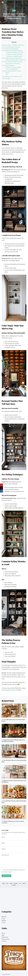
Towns (11, 883)
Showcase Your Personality (13, 63)
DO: (7, 74)
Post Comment (6, 875)
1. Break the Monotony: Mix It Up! (14, 52)
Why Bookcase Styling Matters (10, 48)
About (24, 883)
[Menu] (25, 2)
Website (3, 849)
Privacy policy (5, 939)
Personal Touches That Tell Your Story (12, 61)
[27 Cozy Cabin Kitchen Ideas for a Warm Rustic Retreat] (14, 710)
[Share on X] (1, 488)
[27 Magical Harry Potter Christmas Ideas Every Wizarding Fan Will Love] (14, 731)
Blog (7, 883)
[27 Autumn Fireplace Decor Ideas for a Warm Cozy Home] (14, 812)
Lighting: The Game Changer (13, 67)
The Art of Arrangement (12, 69)
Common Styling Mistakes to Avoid (11, 71)
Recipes (4, 920)
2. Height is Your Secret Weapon (14, 54)
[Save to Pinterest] (1, 485)
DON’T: (7, 72)
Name (3, 837)
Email (3, 843)
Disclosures (5, 937)
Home (3, 883)
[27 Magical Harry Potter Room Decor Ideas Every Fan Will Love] (14, 772)
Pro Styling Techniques (8, 65)
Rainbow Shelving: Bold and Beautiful (15, 60)
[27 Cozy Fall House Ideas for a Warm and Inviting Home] (14, 751)
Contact (14, 885)
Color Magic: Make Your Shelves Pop (12, 58)
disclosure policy (10, 690)
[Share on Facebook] (1, 490)
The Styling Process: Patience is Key (12, 76)
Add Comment (5, 855)
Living (14, 10)
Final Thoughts (6, 78)
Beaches (16, 883)
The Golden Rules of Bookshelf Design (12, 50)
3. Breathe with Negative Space (14, 56)
